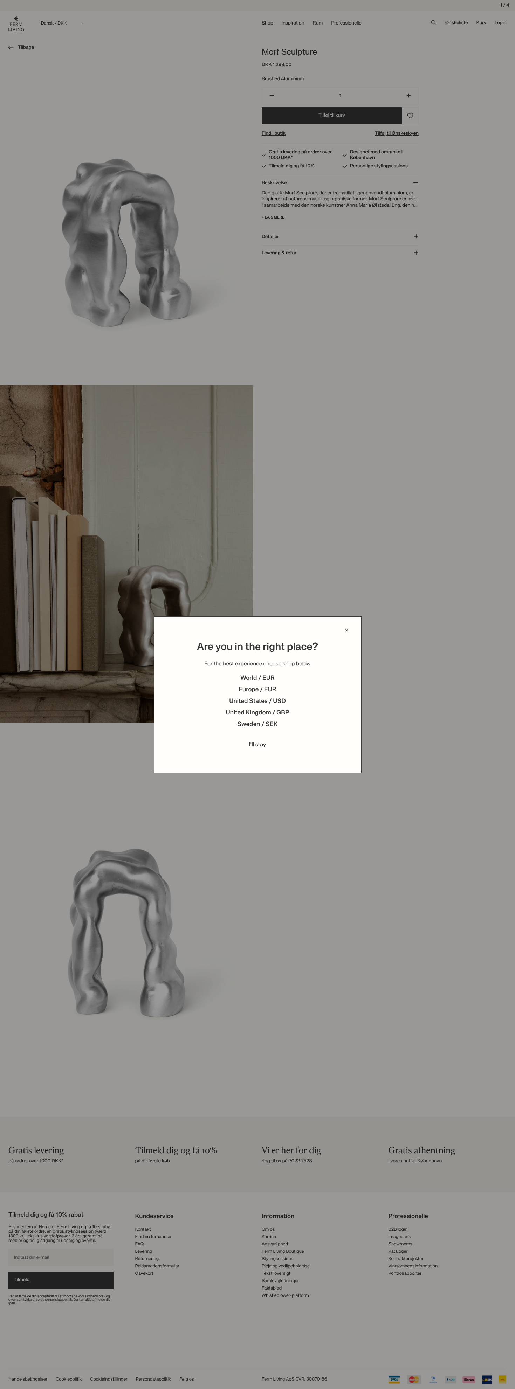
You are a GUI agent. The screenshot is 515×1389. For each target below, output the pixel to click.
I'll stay (257, 745)
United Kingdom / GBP (257, 713)
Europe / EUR (257, 690)
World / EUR (257, 678)
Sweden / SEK (257, 724)
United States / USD (257, 701)
